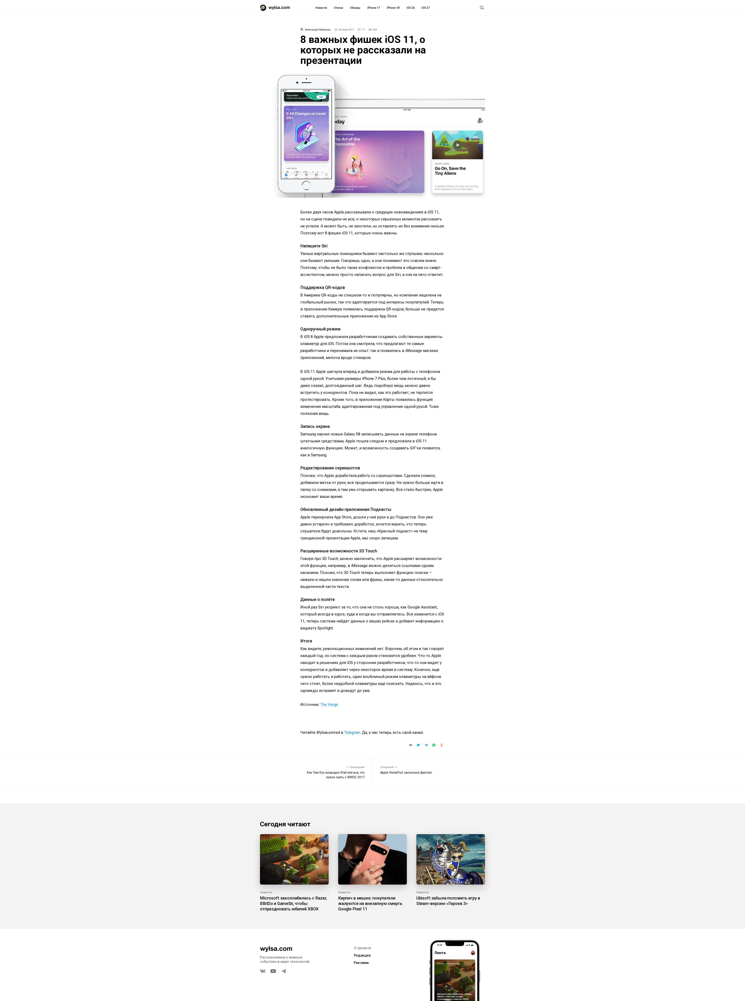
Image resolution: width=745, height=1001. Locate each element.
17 (363, 29)
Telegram (352, 732)
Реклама (361, 963)
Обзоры (355, 7)
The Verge (329, 704)
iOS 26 (410, 7)
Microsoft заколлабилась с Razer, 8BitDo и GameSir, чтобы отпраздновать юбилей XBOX (293, 903)
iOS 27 (426, 7)
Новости (321, 7)
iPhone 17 (373, 7)
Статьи (338, 7)
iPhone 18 (393, 7)
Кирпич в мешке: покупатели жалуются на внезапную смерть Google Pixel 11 (370, 903)
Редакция (362, 955)
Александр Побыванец (318, 29)
